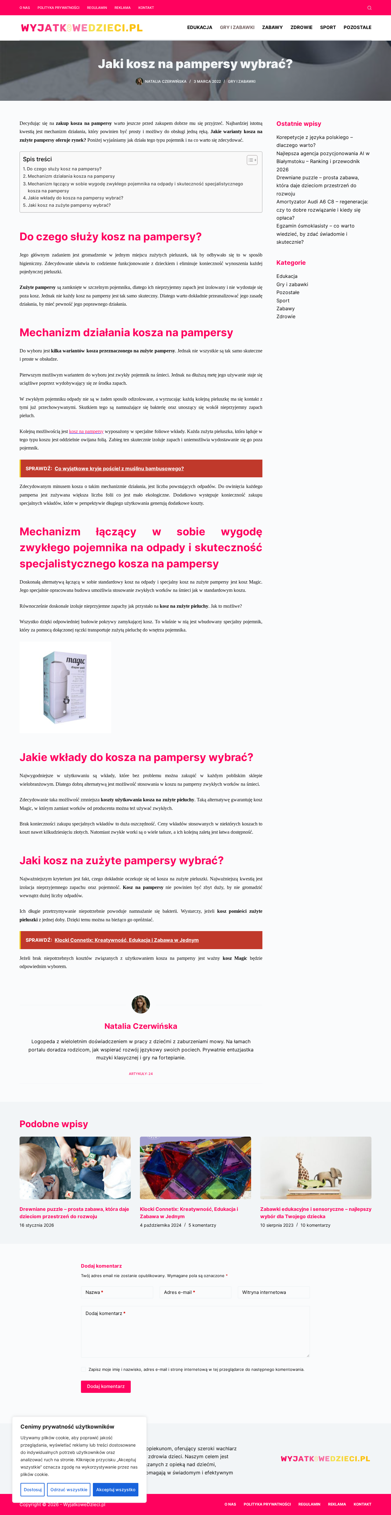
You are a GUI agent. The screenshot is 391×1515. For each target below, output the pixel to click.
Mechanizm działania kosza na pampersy (71, 176)
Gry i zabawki (237, 27)
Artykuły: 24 (141, 1074)
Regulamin (97, 7)
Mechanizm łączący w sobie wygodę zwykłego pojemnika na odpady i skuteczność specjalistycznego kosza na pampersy (135, 187)
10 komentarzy (316, 1225)
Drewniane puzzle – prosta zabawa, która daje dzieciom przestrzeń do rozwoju (317, 185)
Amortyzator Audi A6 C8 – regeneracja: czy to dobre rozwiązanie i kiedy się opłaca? (322, 209)
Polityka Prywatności (58, 7)
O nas (25, 7)
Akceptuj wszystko (115, 1489)
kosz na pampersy (86, 431)
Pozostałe (357, 27)
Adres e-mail (179, 1292)
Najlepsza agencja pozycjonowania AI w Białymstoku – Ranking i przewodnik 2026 (323, 161)
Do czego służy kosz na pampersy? (64, 168)
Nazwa (94, 1292)
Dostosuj (33, 1489)
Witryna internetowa (264, 1292)
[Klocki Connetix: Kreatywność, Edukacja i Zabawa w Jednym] (195, 1168)
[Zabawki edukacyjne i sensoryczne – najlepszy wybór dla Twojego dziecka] (315, 1168)
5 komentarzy (202, 1225)
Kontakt (146, 7)
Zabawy (272, 27)
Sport (328, 27)
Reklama (123, 7)
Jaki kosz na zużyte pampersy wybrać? (69, 205)
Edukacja (199, 27)
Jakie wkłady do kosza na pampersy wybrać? (75, 197)
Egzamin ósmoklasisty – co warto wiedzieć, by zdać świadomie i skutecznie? (315, 234)
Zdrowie (301, 27)
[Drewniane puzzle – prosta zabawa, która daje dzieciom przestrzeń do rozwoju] (75, 1168)
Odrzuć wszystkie (68, 1489)
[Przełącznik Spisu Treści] (249, 160)
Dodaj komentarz (106, 1313)
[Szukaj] (369, 8)
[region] (79, 1460)
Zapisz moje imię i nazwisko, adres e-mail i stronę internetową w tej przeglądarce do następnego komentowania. (197, 1369)
